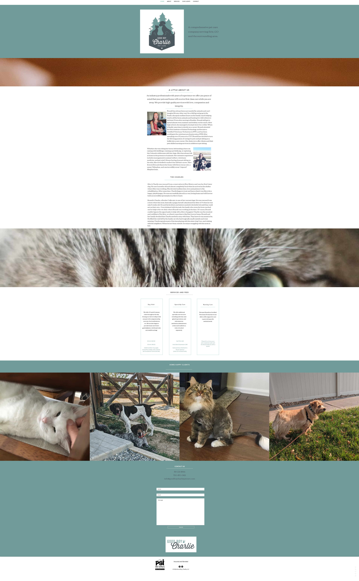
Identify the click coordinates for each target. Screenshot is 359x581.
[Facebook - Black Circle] (180, 567)
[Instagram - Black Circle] (182, 567)
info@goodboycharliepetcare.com (179, 478)
